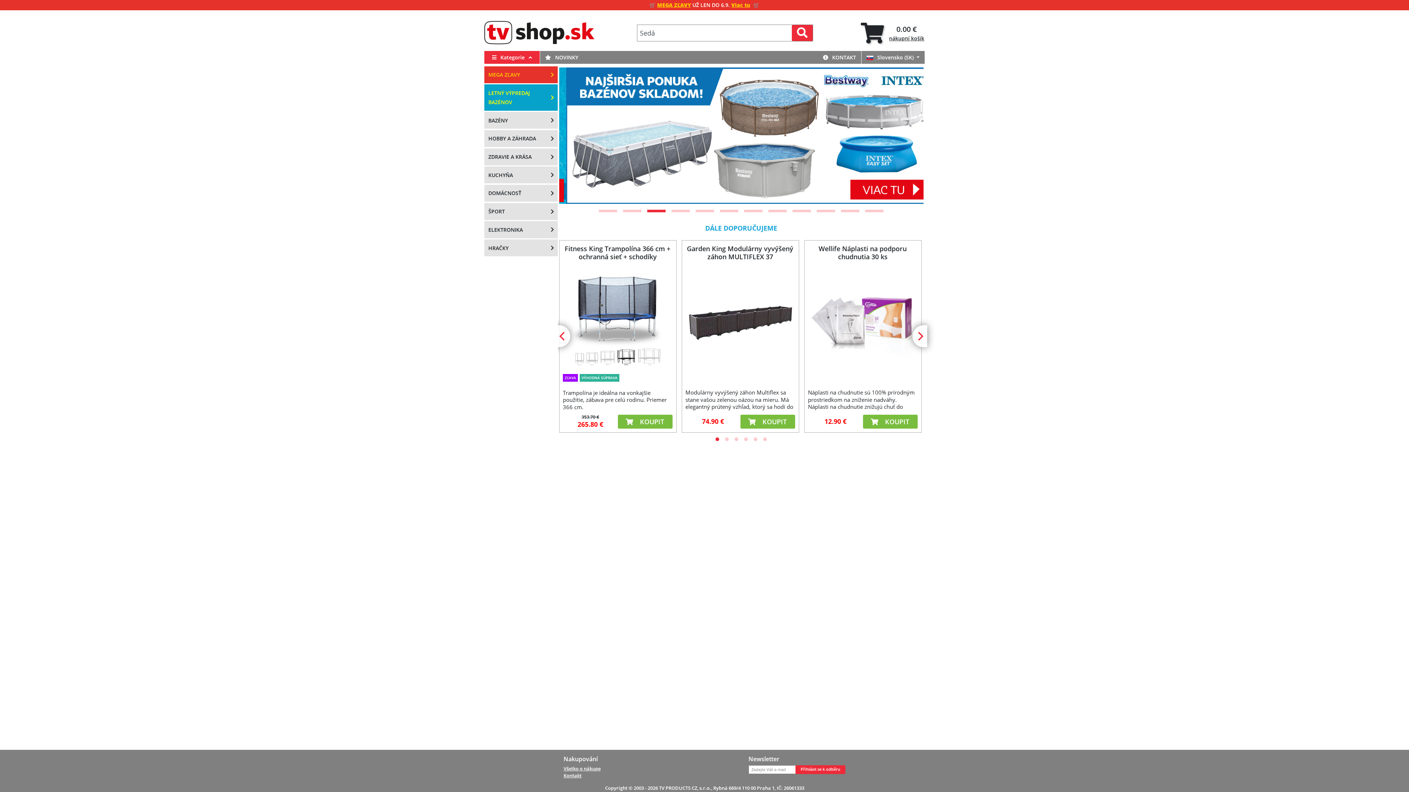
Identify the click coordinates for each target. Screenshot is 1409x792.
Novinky (566, 57)
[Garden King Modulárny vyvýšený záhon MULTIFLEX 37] (740, 323)
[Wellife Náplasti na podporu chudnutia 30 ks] (862, 323)
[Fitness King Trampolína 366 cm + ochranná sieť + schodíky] (617, 318)
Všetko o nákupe (582, 768)
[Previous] (574, 136)
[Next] (909, 136)
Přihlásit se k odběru (820, 769)
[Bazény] (741, 135)
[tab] (892, 33)
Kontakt (843, 57)
